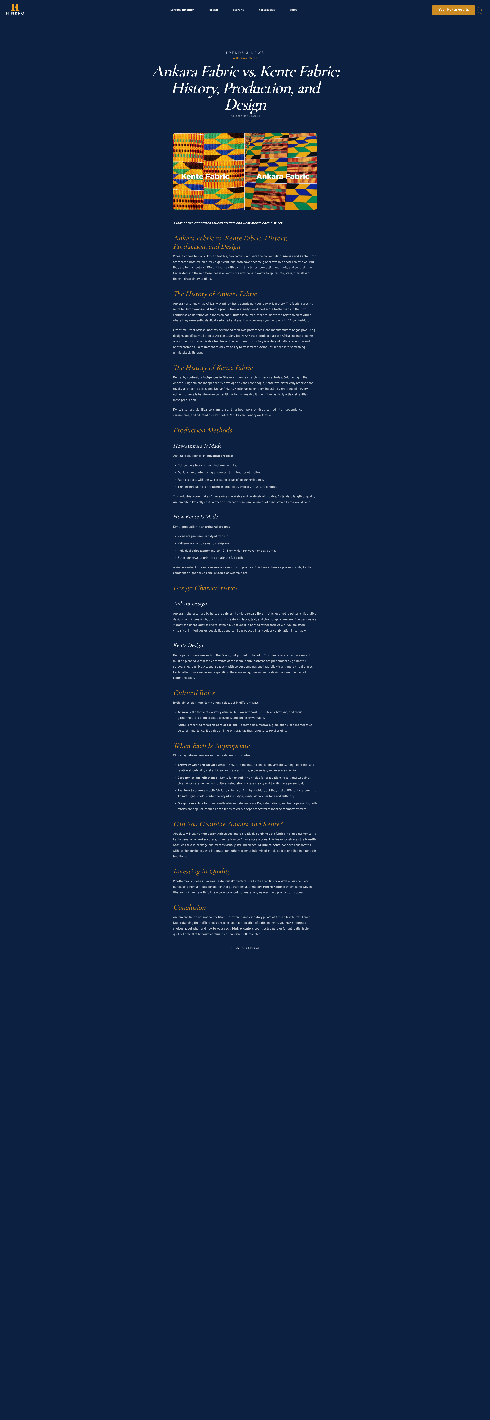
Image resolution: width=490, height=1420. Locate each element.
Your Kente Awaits (453, 10)
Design (213, 10)
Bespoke (238, 10)
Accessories (267, 10)
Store (293, 10)
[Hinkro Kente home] (15, 10)
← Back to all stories (245, 58)
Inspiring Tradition (182, 10)
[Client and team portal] (480, 10)
